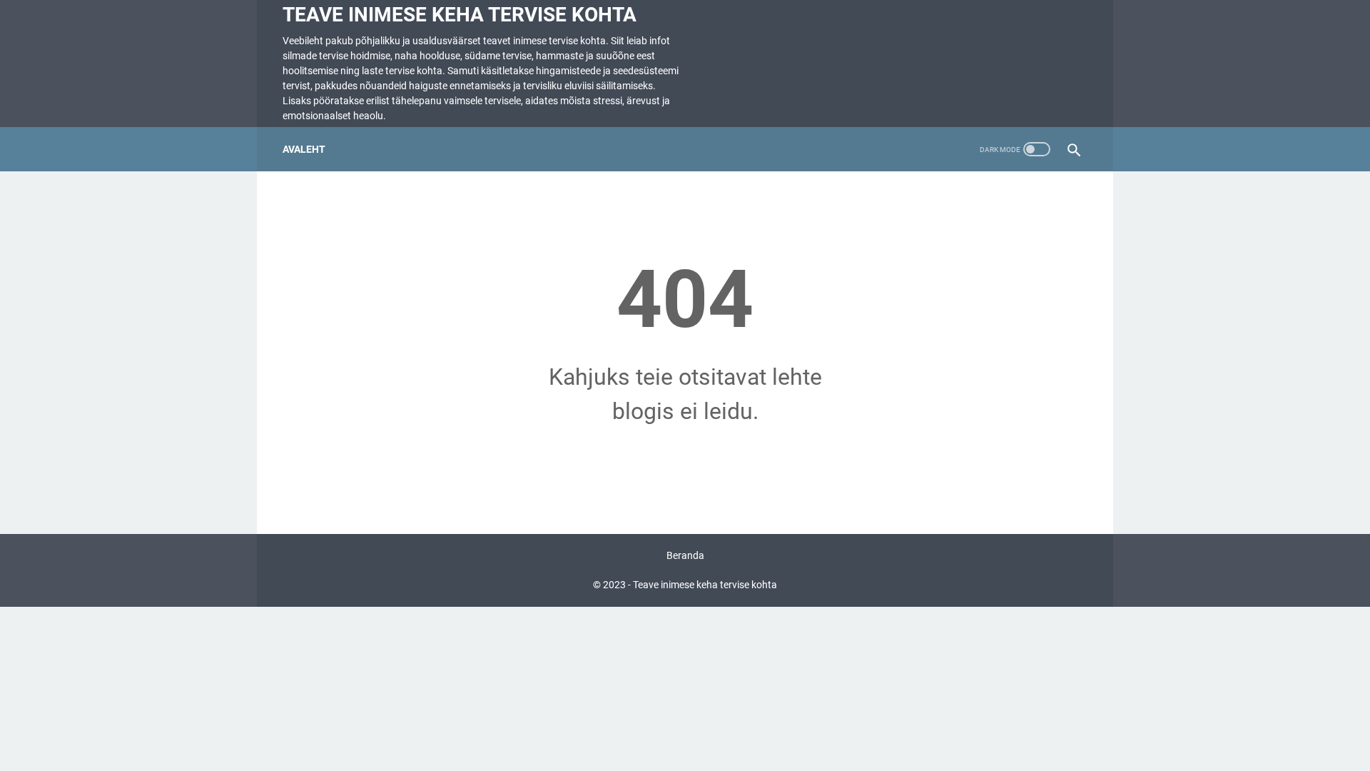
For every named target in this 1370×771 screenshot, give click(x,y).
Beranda (685, 555)
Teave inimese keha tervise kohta (459, 14)
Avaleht (304, 149)
